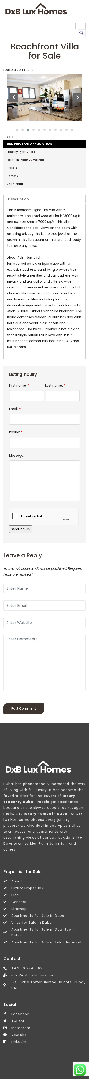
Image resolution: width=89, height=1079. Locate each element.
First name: (19, 385)
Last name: (55, 385)
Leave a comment (18, 69)
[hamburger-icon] (80, 26)
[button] (17, 129)
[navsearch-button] (82, 33)
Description (18, 199)
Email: (15, 408)
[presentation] (13, 97)
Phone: (15, 432)
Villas (30, 152)
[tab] (44, 199)
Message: (16, 455)
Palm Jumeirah (32, 160)
